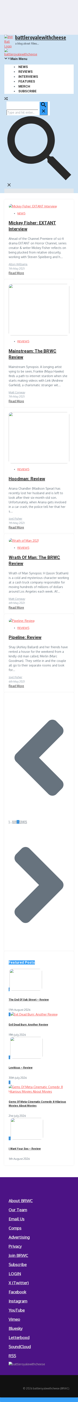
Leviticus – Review (20, 1067)
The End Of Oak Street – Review (29, 999)
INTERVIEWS (28, 77)
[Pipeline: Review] (22, 621)
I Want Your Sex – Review (25, 1148)
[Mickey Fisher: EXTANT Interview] (33, 206)
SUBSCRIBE (27, 91)
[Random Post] (6, 99)
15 (25, 822)
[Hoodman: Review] (39, 462)
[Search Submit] (43, 108)
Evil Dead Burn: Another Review (28, 1024)
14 (23, 822)
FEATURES (26, 81)
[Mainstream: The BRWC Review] (39, 334)
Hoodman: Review (27, 478)
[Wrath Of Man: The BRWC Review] (24, 540)
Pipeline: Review (25, 637)
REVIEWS (25, 72)
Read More (16, 273)
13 (20, 822)
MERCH (24, 86)
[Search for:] (27, 112)
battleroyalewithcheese (40, 37)
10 (13, 822)
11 (16, 822)
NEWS (23, 67)
